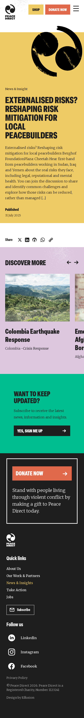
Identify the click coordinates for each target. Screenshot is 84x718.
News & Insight (16, 89)
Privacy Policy (17, 678)
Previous (69, 262)
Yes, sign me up (30, 431)
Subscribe (23, 610)
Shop (36, 10)
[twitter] (20, 240)
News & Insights (19, 583)
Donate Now (58, 10)
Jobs (9, 597)
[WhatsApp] (43, 240)
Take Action (16, 590)
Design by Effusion (20, 698)
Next (76, 262)
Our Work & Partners (23, 576)
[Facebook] (34, 240)
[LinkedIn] (27, 240)
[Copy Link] (51, 240)
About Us (13, 569)
